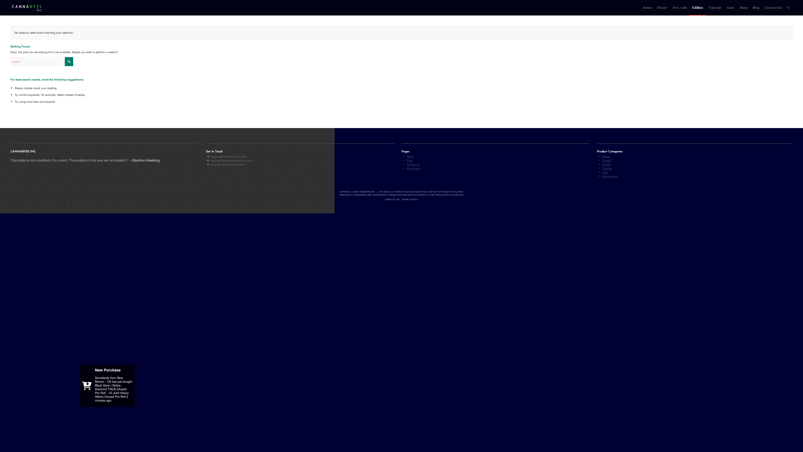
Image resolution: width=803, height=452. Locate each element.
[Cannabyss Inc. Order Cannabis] (26, 7)
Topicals (607, 168)
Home (410, 156)
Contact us (413, 164)
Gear (605, 172)
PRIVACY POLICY (410, 199)
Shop (410, 160)
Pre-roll (606, 160)
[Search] (789, 7)
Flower (606, 156)
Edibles (606, 164)
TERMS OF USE (392, 199)
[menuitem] (647, 7)
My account (414, 168)
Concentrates (610, 176)
